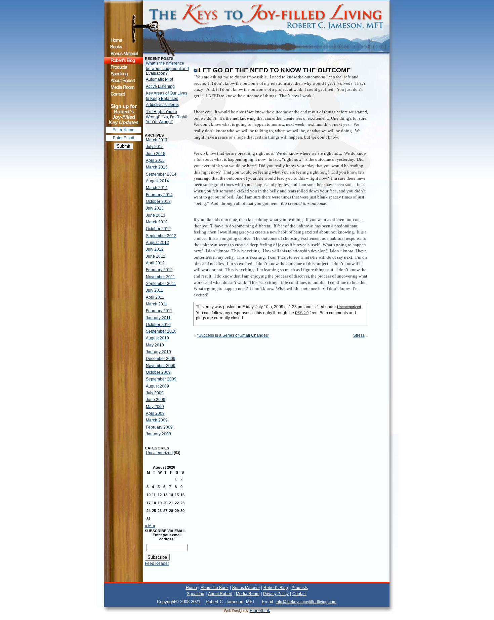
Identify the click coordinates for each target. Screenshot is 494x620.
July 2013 (155, 208)
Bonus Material (246, 587)
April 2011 (155, 297)
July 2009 (155, 393)
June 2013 (155, 215)
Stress (359, 335)
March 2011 (156, 304)
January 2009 (158, 434)
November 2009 (160, 365)
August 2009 (157, 386)
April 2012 (155, 263)
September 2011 (161, 283)
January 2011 (158, 318)
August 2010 (157, 338)
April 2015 (155, 160)
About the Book (215, 587)
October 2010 (158, 324)
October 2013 (158, 201)
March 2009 (157, 420)
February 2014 (159, 194)
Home (191, 587)
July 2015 (155, 146)
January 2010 (158, 352)
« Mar (150, 525)
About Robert (220, 593)
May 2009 (155, 406)
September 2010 (161, 331)
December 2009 (160, 358)
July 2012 (155, 249)
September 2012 (161, 235)
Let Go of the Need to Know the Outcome (275, 70)
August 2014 (157, 181)
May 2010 (155, 345)
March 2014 (157, 187)
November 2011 (160, 277)
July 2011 (154, 290)
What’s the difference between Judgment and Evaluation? (167, 68)
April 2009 (155, 413)
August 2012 (157, 242)
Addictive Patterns (162, 104)
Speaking (195, 593)
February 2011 (159, 310)
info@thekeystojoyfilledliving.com (306, 601)
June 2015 (155, 153)
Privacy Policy (276, 593)
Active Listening (160, 86)
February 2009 (159, 427)
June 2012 (155, 256)
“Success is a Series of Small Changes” (233, 335)
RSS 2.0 (301, 313)
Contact (299, 593)
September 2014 (161, 174)
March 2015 (157, 167)
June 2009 (155, 399)
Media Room (247, 593)
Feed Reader (157, 563)
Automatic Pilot (159, 79)
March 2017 (157, 140)
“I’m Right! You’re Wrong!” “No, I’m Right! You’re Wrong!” (166, 116)
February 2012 (159, 269)
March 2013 (157, 222)
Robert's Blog (275, 587)
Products (300, 587)
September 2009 (161, 379)
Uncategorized (159, 452)
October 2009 (158, 372)
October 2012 (158, 228)
